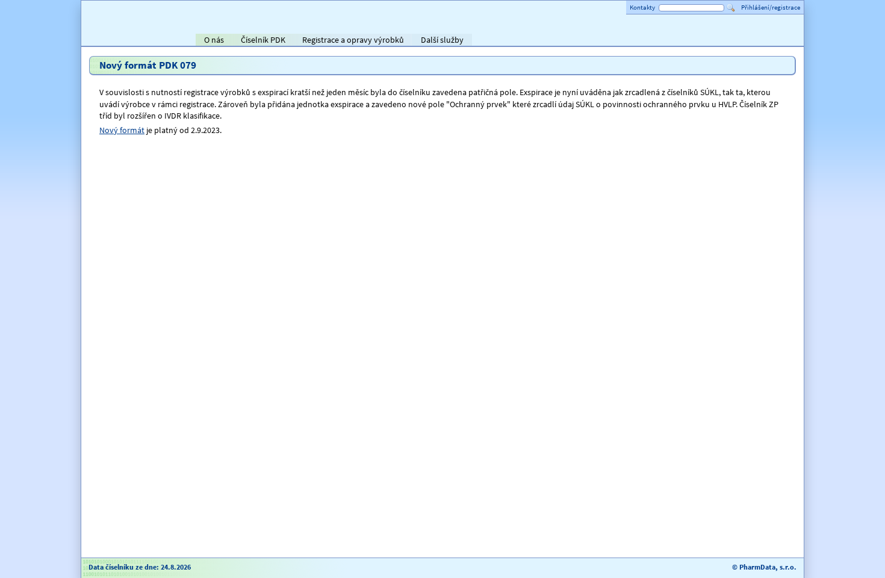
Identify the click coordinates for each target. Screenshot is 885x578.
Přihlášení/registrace (770, 7)
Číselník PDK (263, 39)
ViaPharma (713, 41)
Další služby (442, 39)
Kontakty (642, 7)
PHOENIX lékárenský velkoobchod (780, 41)
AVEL (605, 41)
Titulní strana (110, 39)
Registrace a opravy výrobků (353, 39)
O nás (214, 39)
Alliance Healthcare (665, 41)
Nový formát (121, 130)
